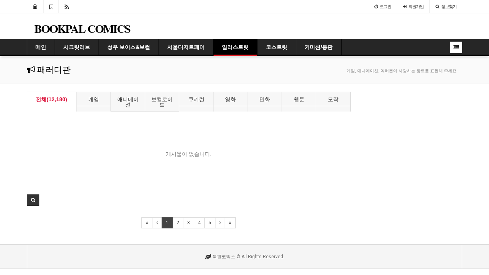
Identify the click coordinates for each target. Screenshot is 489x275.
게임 (93, 99)
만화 (264, 99)
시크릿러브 (76, 47)
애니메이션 (128, 102)
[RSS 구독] (66, 6)
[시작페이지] (35, 6)
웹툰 (299, 99)
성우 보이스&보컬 (128, 47)
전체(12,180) (51, 99)
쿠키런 (196, 99)
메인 (41, 47)
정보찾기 (449, 6)
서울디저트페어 (186, 47)
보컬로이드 (162, 102)
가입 (416, 6)
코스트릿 (276, 47)
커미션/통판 (318, 47)
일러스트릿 (235, 47)
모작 (333, 99)
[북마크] (51, 6)
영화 (230, 99)
